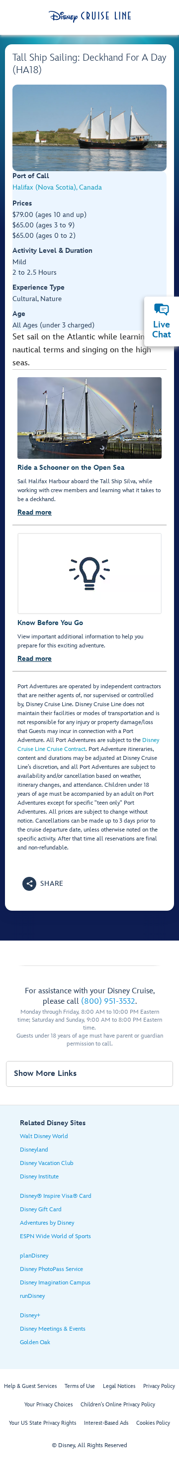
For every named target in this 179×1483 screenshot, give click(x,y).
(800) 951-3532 (108, 1001)
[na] (89, 128)
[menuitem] (161, 309)
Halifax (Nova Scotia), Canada (57, 187)
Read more (34, 512)
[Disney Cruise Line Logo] (90, 17)
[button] (43, 884)
